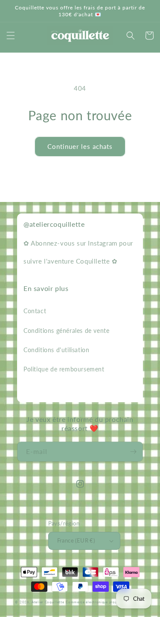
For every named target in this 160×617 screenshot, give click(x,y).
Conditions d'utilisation (56, 349)
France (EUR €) (76, 540)
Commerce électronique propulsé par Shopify (105, 602)
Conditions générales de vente (66, 330)
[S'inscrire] (133, 452)
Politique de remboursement (64, 369)
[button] (10, 35)
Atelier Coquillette (48, 602)
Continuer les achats (80, 146)
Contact (34, 310)
